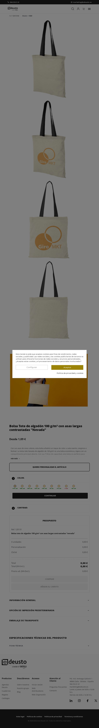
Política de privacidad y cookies (70, 373)
